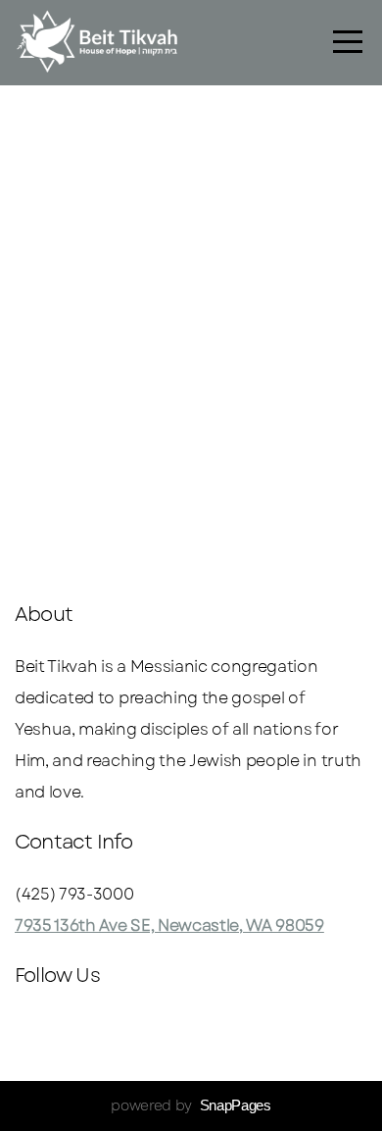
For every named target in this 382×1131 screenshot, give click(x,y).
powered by (190, 1105)
